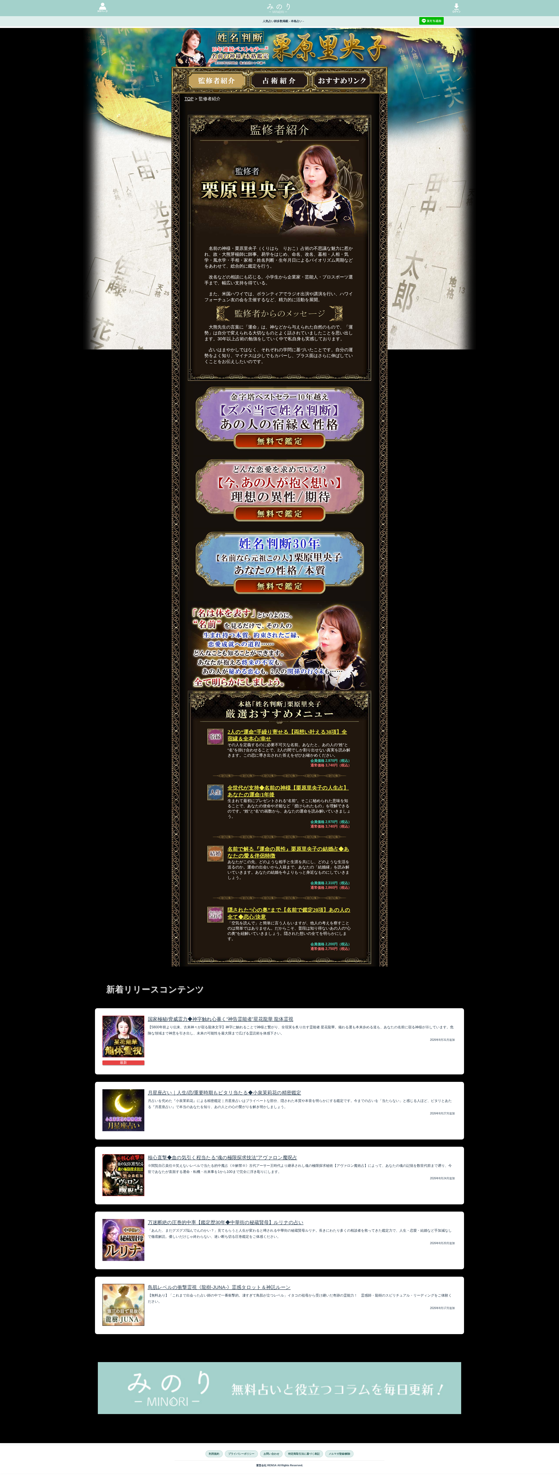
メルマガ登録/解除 (339, 1453)
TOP (189, 98)
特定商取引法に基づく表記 (304, 1453)
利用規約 (214, 1453)
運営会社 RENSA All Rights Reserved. (279, 1465)
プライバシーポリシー (241, 1453)
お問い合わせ (271, 1453)
